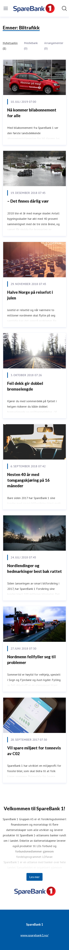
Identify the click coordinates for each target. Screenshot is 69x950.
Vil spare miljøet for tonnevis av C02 (34, 750)
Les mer (34, 877)
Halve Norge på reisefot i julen (30, 295)
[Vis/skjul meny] (5, 8)
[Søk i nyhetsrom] (64, 8)
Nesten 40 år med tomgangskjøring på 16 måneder (28, 480)
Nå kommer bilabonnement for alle (31, 112)
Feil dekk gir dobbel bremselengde (25, 386)
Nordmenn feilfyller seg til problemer (31, 659)
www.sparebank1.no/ (34, 935)
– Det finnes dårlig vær (28, 201)
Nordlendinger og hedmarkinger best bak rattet (34, 568)
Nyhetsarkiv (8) (10, 45)
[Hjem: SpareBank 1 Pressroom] (33, 8)
